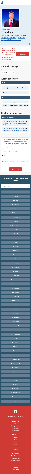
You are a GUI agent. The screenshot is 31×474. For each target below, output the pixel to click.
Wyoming (15, 401)
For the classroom (15, 458)
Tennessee (15, 367)
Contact (15, 444)
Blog (15, 439)
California (15, 208)
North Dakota (15, 334)
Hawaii (15, 238)
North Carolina (15, 330)
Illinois (15, 246)
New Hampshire (15, 313)
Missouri (15, 296)
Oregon (15, 346)
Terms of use (15, 469)
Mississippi (15, 292)
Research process (15, 446)
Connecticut (16, 217)
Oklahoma (15, 342)
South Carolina (15, 359)
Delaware (15, 221)
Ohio (16, 338)
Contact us (19, 417)
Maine (15, 271)
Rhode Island (15, 355)
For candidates (15, 428)
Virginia (15, 384)
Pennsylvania (15, 351)
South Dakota (15, 363)
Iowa (15, 254)
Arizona (15, 200)
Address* (5, 148)
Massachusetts (15, 279)
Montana (15, 300)
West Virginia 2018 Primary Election (15, 130)
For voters (15, 423)
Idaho (15, 242)
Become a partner (15, 460)
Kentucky (15, 263)
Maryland (15, 275)
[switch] (27, 44)
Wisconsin (15, 396)
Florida (15, 229)
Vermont (15, 380)
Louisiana (15, 267)
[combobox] (15, 151)
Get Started (22, 54)
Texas (15, 371)
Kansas (15, 259)
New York (15, 325)
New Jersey (15, 317)
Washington (15, 388)
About (15, 437)
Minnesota (15, 288)
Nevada (15, 309)
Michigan (15, 284)
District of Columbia (15, 225)
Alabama (15, 192)
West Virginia (15, 392)
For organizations (15, 426)
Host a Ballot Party (15, 455)
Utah (15, 376)
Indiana (15, 250)
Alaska (15, 196)
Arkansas (15, 204)
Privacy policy (15, 467)
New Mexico (15, 321)
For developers (15, 430)
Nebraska (15, 305)
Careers (15, 442)
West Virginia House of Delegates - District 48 (14, 121)
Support (16, 449)
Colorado (15, 213)
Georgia (15, 233)
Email (3, 155)
